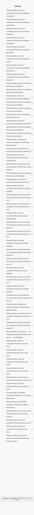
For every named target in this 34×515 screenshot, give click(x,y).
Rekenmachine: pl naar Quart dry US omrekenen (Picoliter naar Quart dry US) (19, 234)
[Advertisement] (17, 472)
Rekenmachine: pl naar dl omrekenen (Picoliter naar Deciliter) (19, 109)
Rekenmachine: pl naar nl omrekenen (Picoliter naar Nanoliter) (19, 84)
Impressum (6, 498)
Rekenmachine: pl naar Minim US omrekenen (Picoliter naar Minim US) (19, 150)
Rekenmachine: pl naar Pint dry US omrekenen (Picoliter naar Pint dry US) (18, 207)
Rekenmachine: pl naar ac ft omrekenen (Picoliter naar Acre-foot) (17, 429)
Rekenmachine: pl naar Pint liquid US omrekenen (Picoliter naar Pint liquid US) (19, 197)
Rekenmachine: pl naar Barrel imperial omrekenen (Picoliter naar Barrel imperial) (18, 307)
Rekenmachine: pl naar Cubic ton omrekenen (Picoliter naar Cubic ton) (19, 378)
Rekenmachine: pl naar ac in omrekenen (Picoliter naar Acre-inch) (19, 421)
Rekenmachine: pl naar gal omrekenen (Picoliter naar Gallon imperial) (17, 243)
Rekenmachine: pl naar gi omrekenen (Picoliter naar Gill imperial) (19, 174)
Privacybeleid (13, 498)
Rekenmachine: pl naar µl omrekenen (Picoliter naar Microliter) (19, 91)
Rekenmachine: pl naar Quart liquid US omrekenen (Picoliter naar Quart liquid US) (18, 225)
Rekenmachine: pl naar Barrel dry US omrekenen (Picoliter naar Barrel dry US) (19, 316)
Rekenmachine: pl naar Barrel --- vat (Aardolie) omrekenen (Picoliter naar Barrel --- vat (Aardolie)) (19, 334)
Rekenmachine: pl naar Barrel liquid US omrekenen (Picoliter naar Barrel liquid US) (19, 325)
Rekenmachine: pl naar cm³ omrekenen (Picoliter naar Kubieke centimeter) (18, 40)
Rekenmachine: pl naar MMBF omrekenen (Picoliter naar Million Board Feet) (17, 404)
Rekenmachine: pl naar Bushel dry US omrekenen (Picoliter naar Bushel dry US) (19, 298)
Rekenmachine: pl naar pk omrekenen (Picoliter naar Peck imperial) (17, 270)
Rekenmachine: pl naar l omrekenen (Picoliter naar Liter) (18, 116)
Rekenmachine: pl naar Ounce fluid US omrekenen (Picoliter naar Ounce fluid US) (19, 167)
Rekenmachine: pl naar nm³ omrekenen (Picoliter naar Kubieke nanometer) (18, 13)
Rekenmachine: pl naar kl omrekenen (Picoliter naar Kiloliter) (19, 134)
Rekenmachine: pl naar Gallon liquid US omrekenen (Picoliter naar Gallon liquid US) (19, 252)
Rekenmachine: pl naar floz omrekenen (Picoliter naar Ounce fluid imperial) (17, 158)
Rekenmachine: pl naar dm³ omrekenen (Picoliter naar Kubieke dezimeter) (18, 49)
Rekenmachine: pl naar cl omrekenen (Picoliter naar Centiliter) (19, 103)
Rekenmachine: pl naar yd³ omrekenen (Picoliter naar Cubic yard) (17, 362)
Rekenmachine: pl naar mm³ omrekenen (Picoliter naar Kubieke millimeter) (18, 31)
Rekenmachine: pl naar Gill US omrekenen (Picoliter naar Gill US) (18, 181)
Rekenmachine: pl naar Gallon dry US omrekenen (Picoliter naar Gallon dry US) (19, 261)
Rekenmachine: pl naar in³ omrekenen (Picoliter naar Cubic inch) (17, 343)
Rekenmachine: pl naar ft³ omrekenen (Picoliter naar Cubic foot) (17, 353)
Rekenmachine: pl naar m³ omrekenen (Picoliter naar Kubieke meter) (18, 59)
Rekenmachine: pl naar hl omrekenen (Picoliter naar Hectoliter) (19, 128)
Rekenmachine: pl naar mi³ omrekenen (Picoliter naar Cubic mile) (17, 371)
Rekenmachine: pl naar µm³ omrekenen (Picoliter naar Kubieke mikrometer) (18, 22)
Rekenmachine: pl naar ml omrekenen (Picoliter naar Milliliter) (18, 97)
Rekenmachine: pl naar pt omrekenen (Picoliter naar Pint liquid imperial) (18, 188)
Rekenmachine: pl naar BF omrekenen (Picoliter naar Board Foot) (17, 386)
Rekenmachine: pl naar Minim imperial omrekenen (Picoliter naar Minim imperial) (18, 142)
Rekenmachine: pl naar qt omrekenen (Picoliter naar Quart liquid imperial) (17, 216)
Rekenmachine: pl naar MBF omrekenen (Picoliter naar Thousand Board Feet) (19, 395)
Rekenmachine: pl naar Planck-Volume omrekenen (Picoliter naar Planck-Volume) (18, 438)
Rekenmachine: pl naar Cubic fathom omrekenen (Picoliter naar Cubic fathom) (19, 414)
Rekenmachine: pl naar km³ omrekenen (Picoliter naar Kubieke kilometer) (18, 77)
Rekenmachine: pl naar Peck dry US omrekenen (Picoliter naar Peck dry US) (18, 280)
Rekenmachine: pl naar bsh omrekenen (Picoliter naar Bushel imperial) (18, 289)
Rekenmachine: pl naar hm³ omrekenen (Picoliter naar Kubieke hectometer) (18, 68)
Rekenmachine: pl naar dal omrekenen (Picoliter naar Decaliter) (19, 122)
